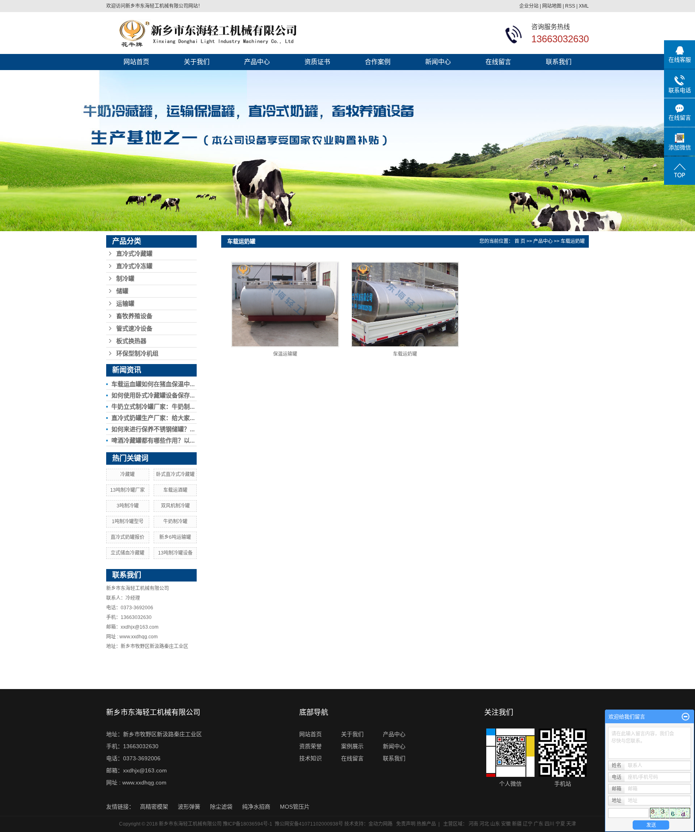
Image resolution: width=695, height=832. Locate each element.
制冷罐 (125, 278)
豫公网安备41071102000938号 (309, 824)
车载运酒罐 (175, 490)
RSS (570, 6)
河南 (473, 824)
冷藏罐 (127, 474)
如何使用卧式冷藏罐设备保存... (153, 395)
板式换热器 (131, 341)
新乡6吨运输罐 (175, 537)
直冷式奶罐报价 (127, 537)
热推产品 (426, 824)
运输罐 (125, 303)
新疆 (517, 824)
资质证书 (317, 61)
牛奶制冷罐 (175, 521)
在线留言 (498, 61)
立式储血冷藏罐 (127, 553)
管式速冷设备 (134, 328)
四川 (549, 824)
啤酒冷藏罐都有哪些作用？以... (153, 440)
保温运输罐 (285, 354)
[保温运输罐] (285, 304)
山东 (495, 824)
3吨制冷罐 (128, 506)
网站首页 (136, 61)
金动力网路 (380, 824)
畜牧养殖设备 (134, 316)
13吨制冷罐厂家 (127, 490)
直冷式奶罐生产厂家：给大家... (153, 417)
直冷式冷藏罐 (134, 253)
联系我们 (559, 61)
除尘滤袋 (222, 806)
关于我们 (197, 61)
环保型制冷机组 (137, 353)
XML (584, 6)
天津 (571, 824)
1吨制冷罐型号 (128, 521)
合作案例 (378, 61)
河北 (484, 824)
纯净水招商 (257, 806)
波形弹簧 (190, 806)
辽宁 (528, 824)
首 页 (519, 241)
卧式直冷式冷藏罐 (175, 474)
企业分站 (529, 6)
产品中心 (257, 61)
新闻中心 (438, 61)
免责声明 (405, 824)
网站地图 (551, 6)
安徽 (506, 824)
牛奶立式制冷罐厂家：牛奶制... (153, 406)
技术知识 (310, 758)
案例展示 (352, 746)
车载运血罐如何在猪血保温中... (153, 384)
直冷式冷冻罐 (134, 266)
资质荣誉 (310, 746)
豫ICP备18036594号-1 (247, 824)
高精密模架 (155, 806)
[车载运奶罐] (405, 304)
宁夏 (560, 824)
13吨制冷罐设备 (175, 553)
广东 (538, 824)
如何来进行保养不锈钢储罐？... (153, 429)
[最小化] (685, 717)
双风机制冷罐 (175, 506)
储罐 (122, 291)
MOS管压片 (295, 806)
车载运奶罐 (573, 241)
